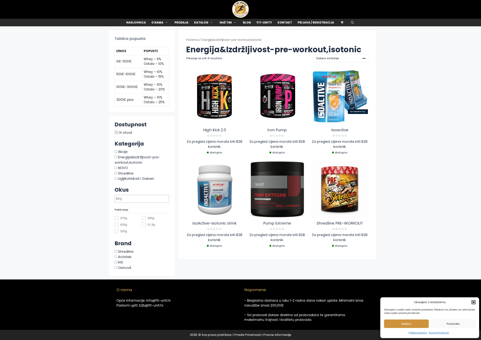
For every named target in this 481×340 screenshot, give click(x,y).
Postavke (453, 324)
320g (123, 231)
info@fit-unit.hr (158, 300)
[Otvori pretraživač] (352, 22)
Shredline (125, 173)
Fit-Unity (264, 22)
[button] (473, 302)
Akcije (123, 151)
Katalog (201, 22)
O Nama (157, 22)
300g (150, 218)
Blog (247, 22)
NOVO (123, 167)
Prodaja (181, 22)
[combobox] (142, 199)
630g (123, 224)
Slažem (406, 324)
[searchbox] (148, 198)
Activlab (125, 256)
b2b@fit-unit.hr (151, 305)
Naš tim (226, 22)
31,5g (151, 224)
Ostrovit (124, 267)
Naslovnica (136, 22)
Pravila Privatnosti (439, 332)
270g (123, 218)
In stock (125, 132)
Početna (192, 40)
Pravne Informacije (277, 335)
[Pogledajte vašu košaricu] (342, 22)
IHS (120, 262)
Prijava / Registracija (316, 22)
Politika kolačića (418, 332)
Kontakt (285, 22)
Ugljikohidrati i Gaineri (136, 178)
